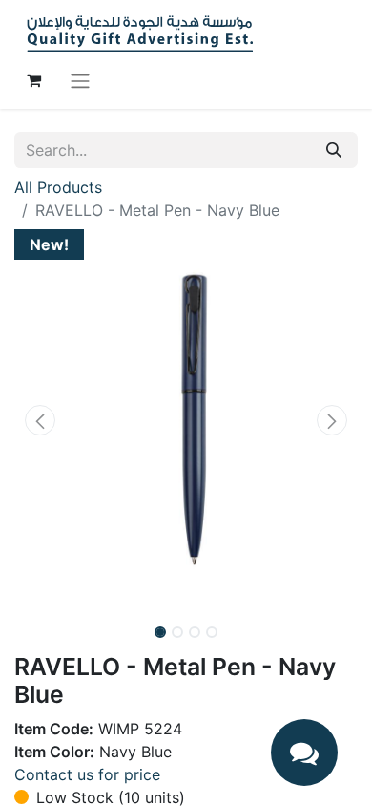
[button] (40, 420)
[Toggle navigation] (80, 80)
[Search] (334, 150)
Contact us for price (87, 774)
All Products (58, 187)
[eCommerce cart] (33, 80)
